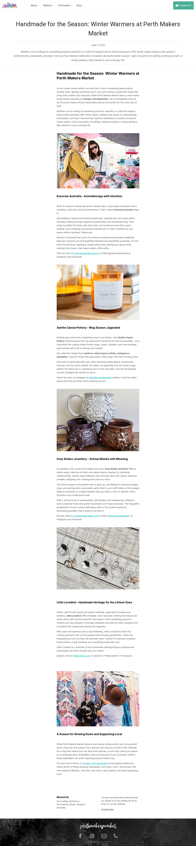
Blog (79, 5)
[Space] (13, 5)
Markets (48, 5)
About (34, 5)
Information (64, 5)
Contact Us (185, 5)
